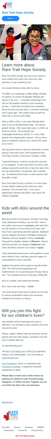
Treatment (29, 427)
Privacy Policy (37, 430)
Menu (13, 18)
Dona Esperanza (9, 363)
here (4, 340)
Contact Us (22, 430)
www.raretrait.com (10, 358)
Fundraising (9, 430)
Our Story (6, 427)
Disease (17, 427)
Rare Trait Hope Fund (15, 351)
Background (7, 402)
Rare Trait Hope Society (18, 12)
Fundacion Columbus (11, 367)
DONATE (40, 427)
